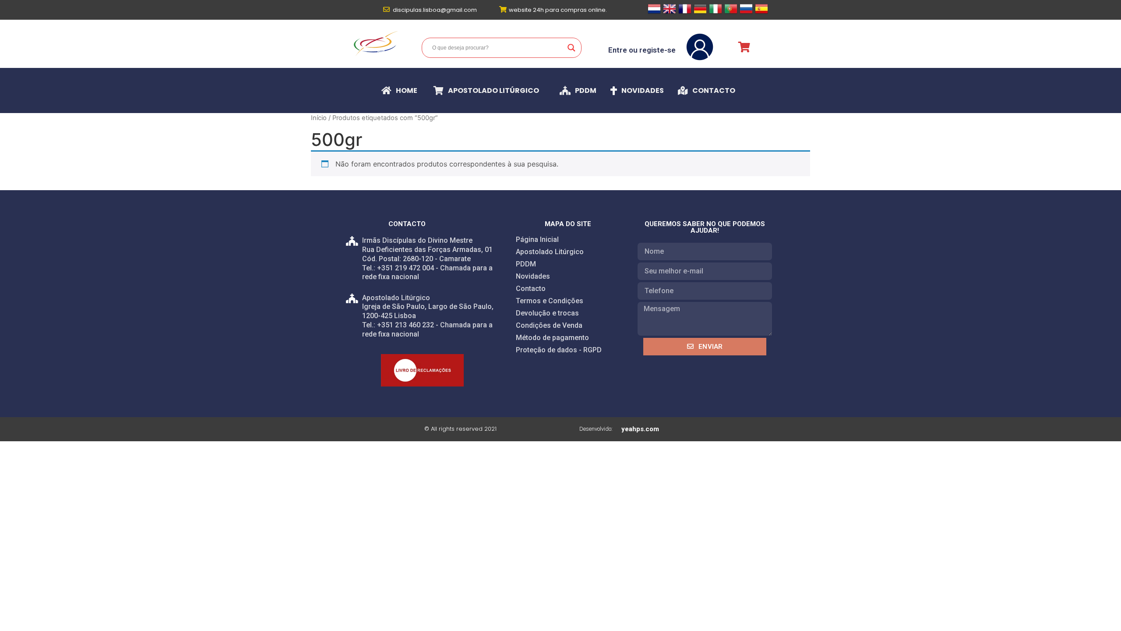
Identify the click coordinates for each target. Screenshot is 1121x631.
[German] (700, 12)
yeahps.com (640, 429)
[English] (669, 12)
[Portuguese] (730, 12)
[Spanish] (761, 12)
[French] (684, 12)
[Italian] (715, 12)
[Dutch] (654, 12)
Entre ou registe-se (642, 50)
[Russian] (746, 12)
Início (319, 118)
